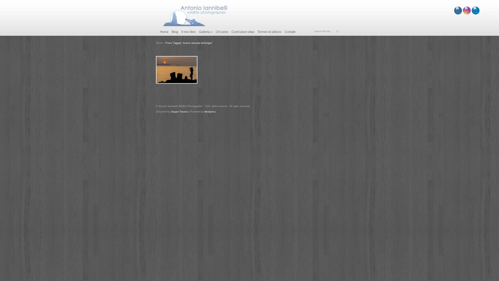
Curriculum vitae (243, 32)
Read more (187, 70)
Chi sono (222, 32)
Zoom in (168, 70)
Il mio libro (188, 32)
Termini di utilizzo (269, 32)
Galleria (205, 32)
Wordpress (210, 111)
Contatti (290, 32)
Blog (175, 32)
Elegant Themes (179, 111)
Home (164, 32)
